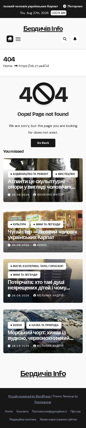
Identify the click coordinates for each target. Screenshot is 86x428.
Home (7, 66)
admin (42, 245)
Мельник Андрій (50, 295)
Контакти (22, 411)
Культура (19, 224)
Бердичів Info (43, 29)
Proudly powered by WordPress (29, 396)
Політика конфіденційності (49, 411)
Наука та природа (45, 325)
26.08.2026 (21, 194)
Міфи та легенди (48, 224)
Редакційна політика (22, 419)
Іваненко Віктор (50, 194)
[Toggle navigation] (18, 39)
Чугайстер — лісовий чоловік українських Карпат (42, 234)
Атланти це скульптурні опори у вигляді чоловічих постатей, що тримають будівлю (39, 189)
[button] (64, 38)
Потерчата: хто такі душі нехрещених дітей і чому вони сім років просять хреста (37, 290)
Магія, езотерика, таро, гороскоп (38, 266)
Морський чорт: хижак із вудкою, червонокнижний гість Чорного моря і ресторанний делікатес (38, 340)
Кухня (17, 325)
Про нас (76, 411)
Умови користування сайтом (58, 419)
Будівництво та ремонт (30, 174)
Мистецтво (66, 174)
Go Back (43, 143)
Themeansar (42, 402)
